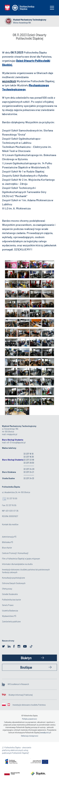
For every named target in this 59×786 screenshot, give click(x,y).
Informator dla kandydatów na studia (17, 564)
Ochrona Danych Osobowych (13, 583)
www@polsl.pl (45, 732)
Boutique (26, 667)
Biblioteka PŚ (7, 542)
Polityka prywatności (29, 719)
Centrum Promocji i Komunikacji (15, 553)
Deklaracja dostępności (29, 736)
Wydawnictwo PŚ (9, 616)
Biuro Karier (7, 547)
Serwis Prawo (7, 605)
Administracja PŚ (9, 536)
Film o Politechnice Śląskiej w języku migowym (21, 558)
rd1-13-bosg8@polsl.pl (16, 442)
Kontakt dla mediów (10, 524)
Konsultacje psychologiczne (13, 577)
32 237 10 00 (12, 498)
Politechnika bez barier (11, 599)
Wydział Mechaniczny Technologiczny (29, 19)
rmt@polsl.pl (12, 434)
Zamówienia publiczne (11, 621)
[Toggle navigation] (52, 8)
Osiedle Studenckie (10, 594)
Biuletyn (26, 658)
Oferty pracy (7, 588)
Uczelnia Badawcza (10, 610)
